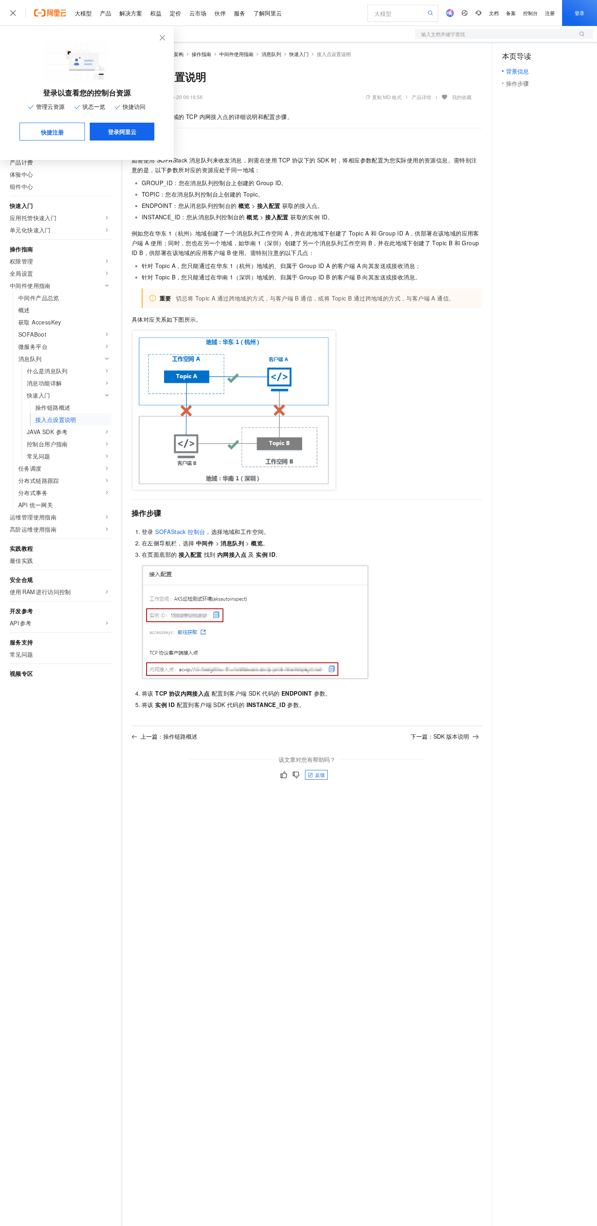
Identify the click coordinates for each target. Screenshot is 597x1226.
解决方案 (130, 13)
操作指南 (201, 53)
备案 (511, 12)
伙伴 (220, 13)
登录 (579, 12)
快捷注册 (52, 132)
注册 (550, 12)
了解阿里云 (267, 13)
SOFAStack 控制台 (180, 532)
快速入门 (299, 53)
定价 (175, 13)
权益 (156, 13)
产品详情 (421, 96)
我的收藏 (462, 96)
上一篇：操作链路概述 (169, 736)
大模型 (83, 13)
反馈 (320, 774)
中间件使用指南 (236, 53)
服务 (239, 13)
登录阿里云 (122, 132)
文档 (494, 12)
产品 (105, 13)
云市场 (197, 13)
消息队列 (271, 53)
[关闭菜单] (13, 13)
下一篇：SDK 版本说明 (440, 736)
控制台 (530, 12)
